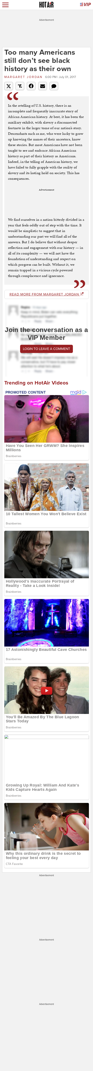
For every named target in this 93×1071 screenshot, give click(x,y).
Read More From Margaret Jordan (45, 294)
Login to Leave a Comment (46, 349)
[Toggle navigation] (5, 5)
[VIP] (85, 5)
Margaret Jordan (24, 77)
